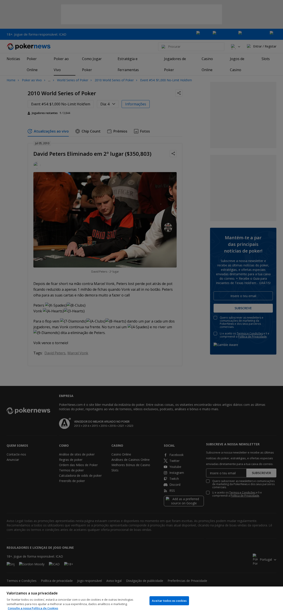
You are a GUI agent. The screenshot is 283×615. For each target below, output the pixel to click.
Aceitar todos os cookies (169, 601)
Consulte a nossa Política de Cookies (33, 608)
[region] (141, 601)
